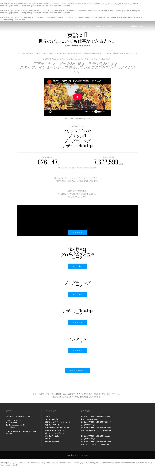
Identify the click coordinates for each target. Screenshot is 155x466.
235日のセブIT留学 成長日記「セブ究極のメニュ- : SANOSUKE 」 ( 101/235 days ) (96, 430)
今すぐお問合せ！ (77, 370)
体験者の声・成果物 (104, 26)
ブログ (121, 26)
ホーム (66, 26)
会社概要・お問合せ (138, 26)
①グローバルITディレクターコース (57, 422)
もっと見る (77, 232)
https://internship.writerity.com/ (77, 118)
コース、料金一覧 (82, 26)
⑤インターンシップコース (54, 433)
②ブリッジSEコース (52, 425)
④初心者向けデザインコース (55, 430)
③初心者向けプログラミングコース (57, 427)
